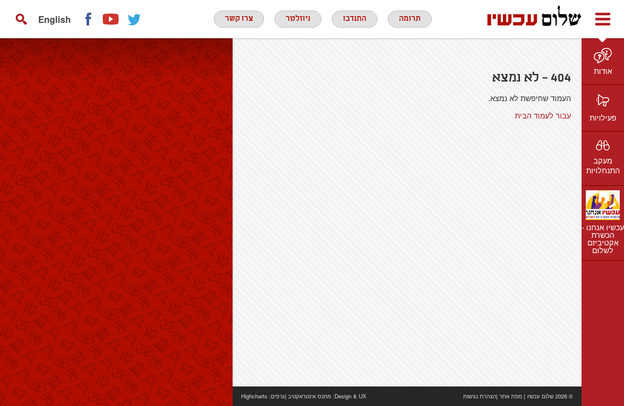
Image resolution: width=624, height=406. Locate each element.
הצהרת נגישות (479, 396)
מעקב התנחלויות (603, 165)
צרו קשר (239, 18)
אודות (603, 70)
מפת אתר (510, 396)
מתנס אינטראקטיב (309, 396)
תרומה (410, 18)
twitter (134, 19)
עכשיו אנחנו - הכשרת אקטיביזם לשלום (603, 238)
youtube (111, 19)
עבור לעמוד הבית (543, 115)
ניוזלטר (298, 18)
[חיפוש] (21, 19)
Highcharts (254, 396)
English (54, 19)
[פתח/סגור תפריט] (602, 19)
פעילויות (603, 117)
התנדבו (354, 18)
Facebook (87, 19)
